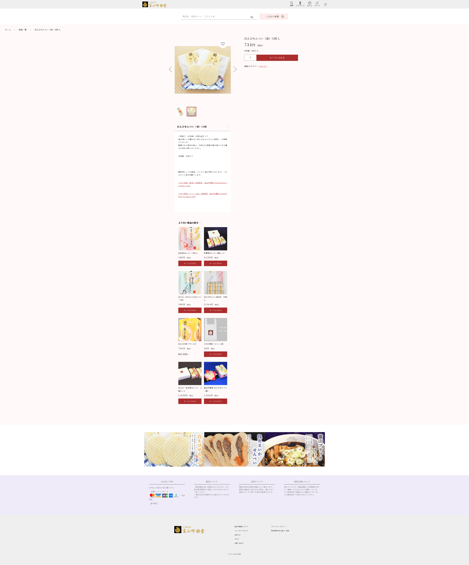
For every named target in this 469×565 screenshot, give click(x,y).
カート (317, 5)
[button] (172, 70)
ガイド (309, 6)
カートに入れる (277, 58)
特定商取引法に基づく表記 (280, 531)
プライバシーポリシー (278, 526)
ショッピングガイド (241, 531)
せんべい (263, 66)
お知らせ (237, 535)
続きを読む (183, 354)
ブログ (236, 539)
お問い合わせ (239, 543)
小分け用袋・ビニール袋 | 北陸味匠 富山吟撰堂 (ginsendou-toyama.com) (202, 195)
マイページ (300, 5)
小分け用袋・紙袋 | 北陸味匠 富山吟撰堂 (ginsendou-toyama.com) (202, 184)
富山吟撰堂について (241, 526)
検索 (291, 5)
